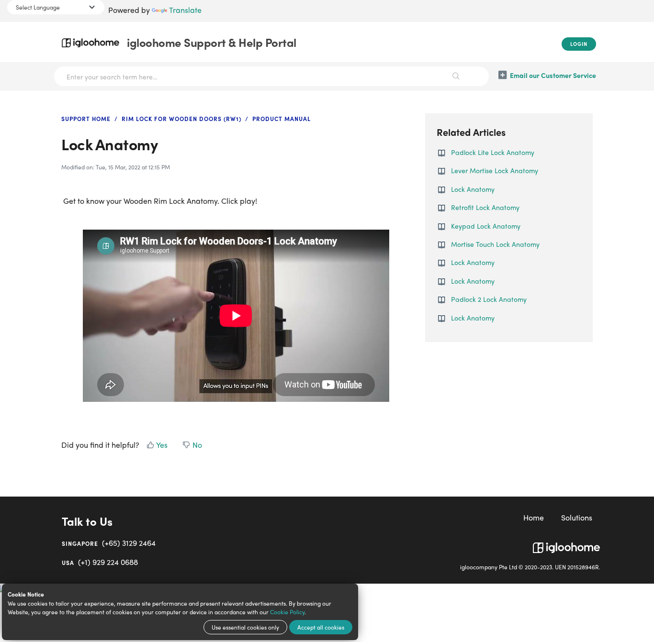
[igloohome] (566, 544)
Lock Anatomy (473, 189)
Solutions (576, 517)
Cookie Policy (287, 612)
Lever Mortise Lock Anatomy (494, 170)
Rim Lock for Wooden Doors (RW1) (181, 118)
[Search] (456, 76)
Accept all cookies (320, 627)
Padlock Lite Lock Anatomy (492, 152)
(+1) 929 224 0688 (100, 561)
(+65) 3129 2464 (109, 542)
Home (533, 517)
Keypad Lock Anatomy (485, 226)
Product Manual (281, 118)
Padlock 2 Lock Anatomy (489, 299)
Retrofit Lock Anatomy (485, 207)
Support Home (86, 118)
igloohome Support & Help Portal (211, 42)
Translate (185, 9)
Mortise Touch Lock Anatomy (495, 244)
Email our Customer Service (553, 75)
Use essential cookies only (245, 627)
